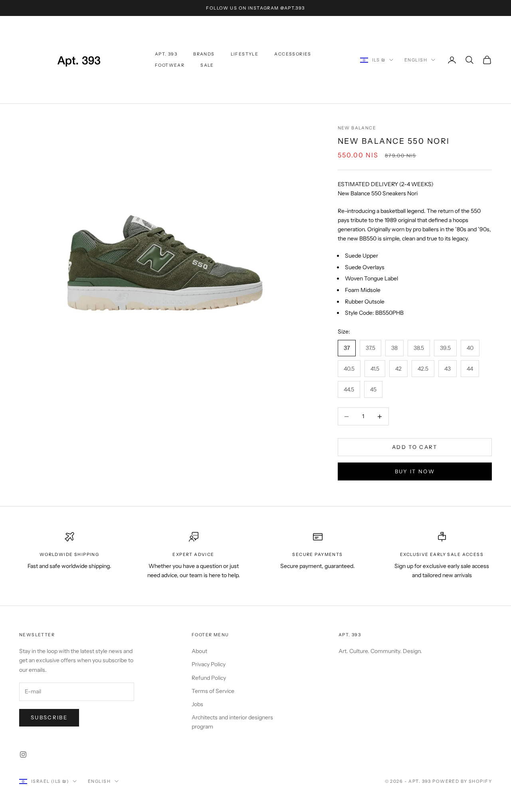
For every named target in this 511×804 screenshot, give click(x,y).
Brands (203, 54)
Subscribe (49, 717)
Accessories (292, 54)
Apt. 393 (166, 54)
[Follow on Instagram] (23, 754)
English (415, 60)
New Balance (357, 128)
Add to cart (415, 447)
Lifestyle (245, 54)
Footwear (169, 65)
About (199, 651)
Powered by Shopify (462, 781)
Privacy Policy (209, 664)
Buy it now (415, 471)
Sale (207, 65)
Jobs (197, 704)
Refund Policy (209, 677)
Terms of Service (213, 691)
